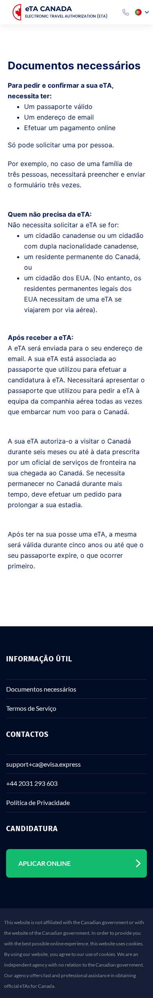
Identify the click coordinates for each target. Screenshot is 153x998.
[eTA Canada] (62, 12)
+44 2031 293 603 (32, 783)
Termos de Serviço (31, 708)
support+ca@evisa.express (43, 764)
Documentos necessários (41, 689)
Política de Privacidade (38, 802)
